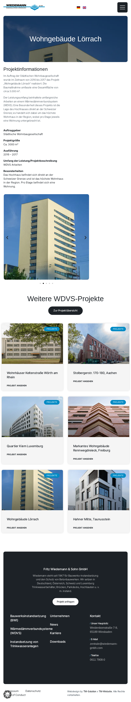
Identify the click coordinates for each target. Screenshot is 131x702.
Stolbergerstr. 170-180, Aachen (95, 373)
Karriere (55, 633)
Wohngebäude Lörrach (23, 519)
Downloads (58, 641)
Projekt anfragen (65, 601)
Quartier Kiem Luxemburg (25, 446)
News (54, 624)
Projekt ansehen (17, 385)
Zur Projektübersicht (65, 310)
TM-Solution (89, 691)
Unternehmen (59, 616)
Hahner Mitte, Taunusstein (91, 519)
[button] (7, 237)
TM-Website (105, 691)
